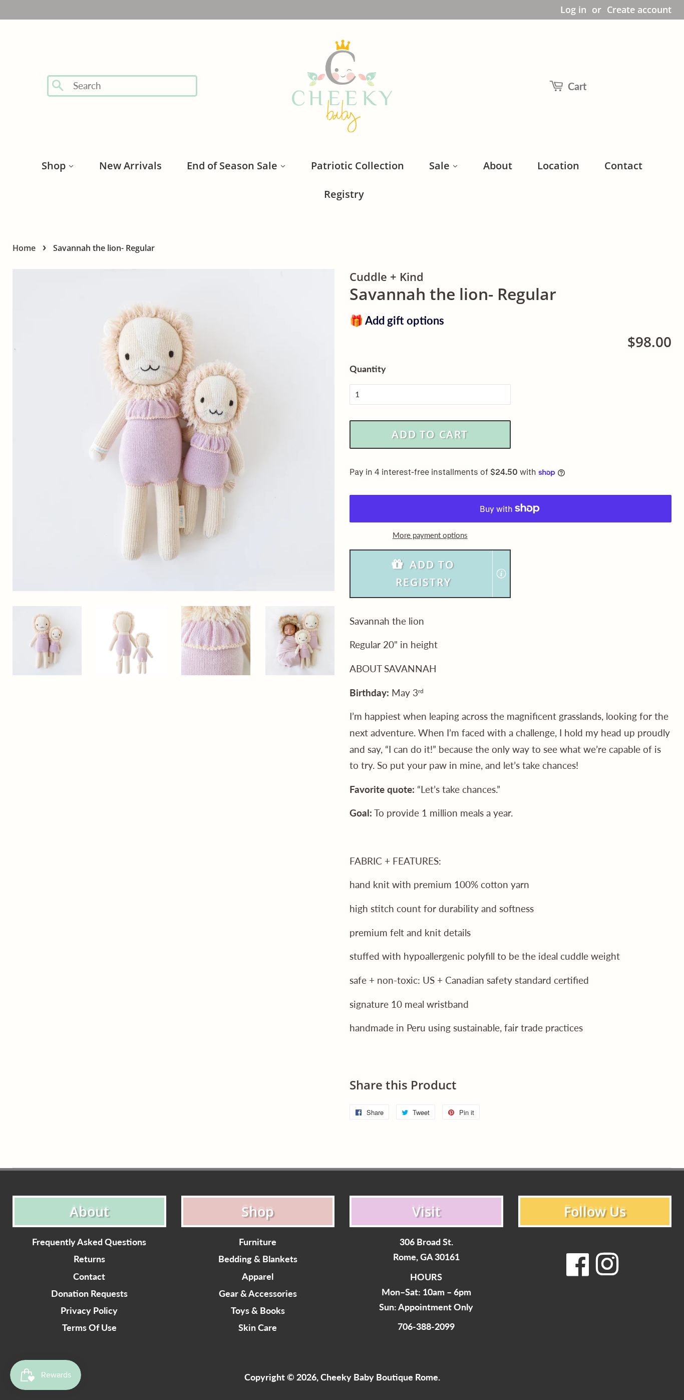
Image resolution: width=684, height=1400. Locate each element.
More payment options (430, 534)
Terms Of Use (89, 1327)
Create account (639, 10)
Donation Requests (89, 1293)
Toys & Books (258, 1310)
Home (24, 247)
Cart (577, 86)
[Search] (58, 86)
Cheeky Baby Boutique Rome (379, 1377)
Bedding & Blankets (257, 1259)
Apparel (257, 1276)
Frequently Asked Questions (89, 1242)
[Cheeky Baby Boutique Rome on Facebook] (578, 1270)
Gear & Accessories (258, 1293)
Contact (89, 1276)
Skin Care (257, 1327)
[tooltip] (501, 574)
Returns (89, 1259)
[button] (430, 573)
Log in (573, 10)
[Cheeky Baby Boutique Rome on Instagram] (607, 1270)
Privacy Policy (89, 1310)
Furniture (257, 1242)
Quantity (368, 368)
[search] (132, 86)
